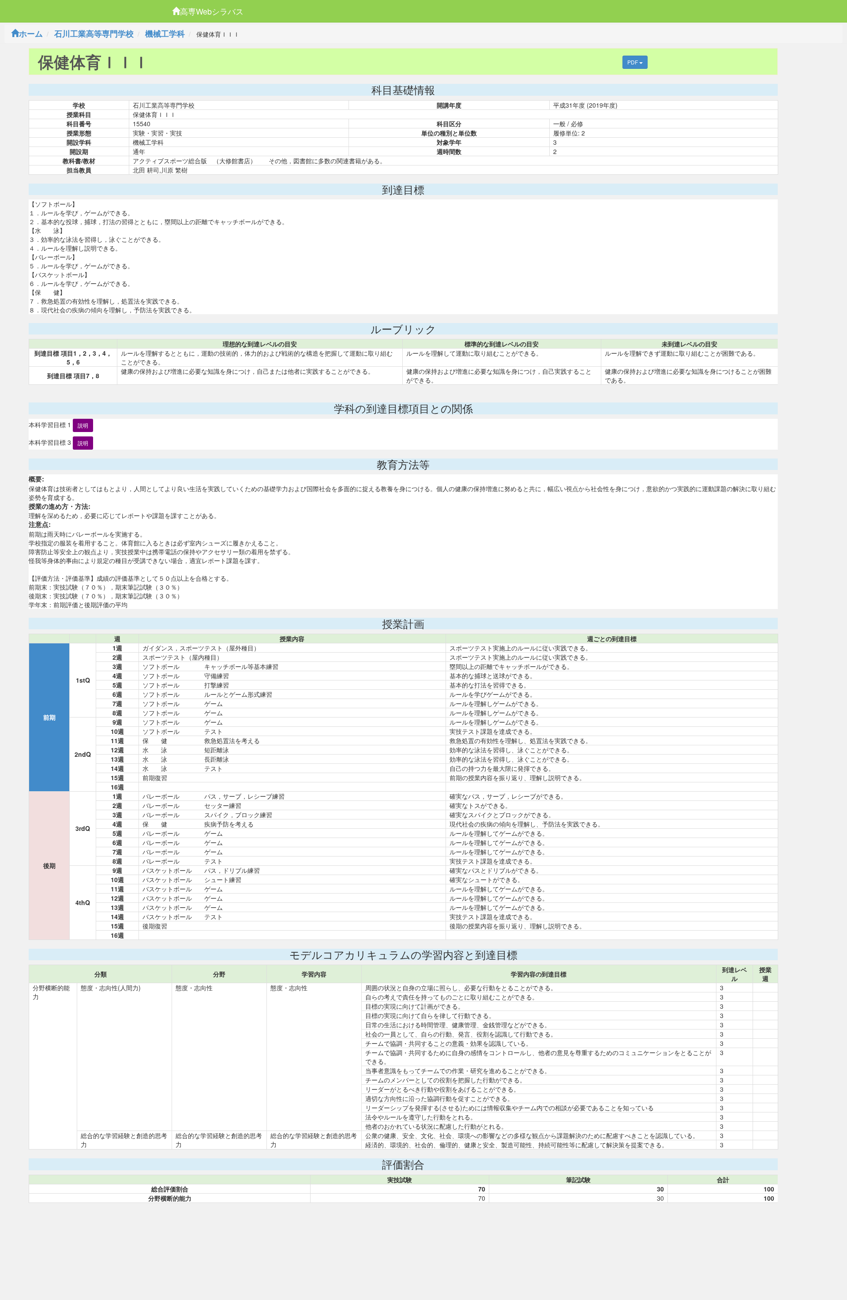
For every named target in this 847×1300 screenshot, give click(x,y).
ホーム (31, 33)
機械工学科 (165, 33)
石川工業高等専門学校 (94, 33)
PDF (633, 62)
